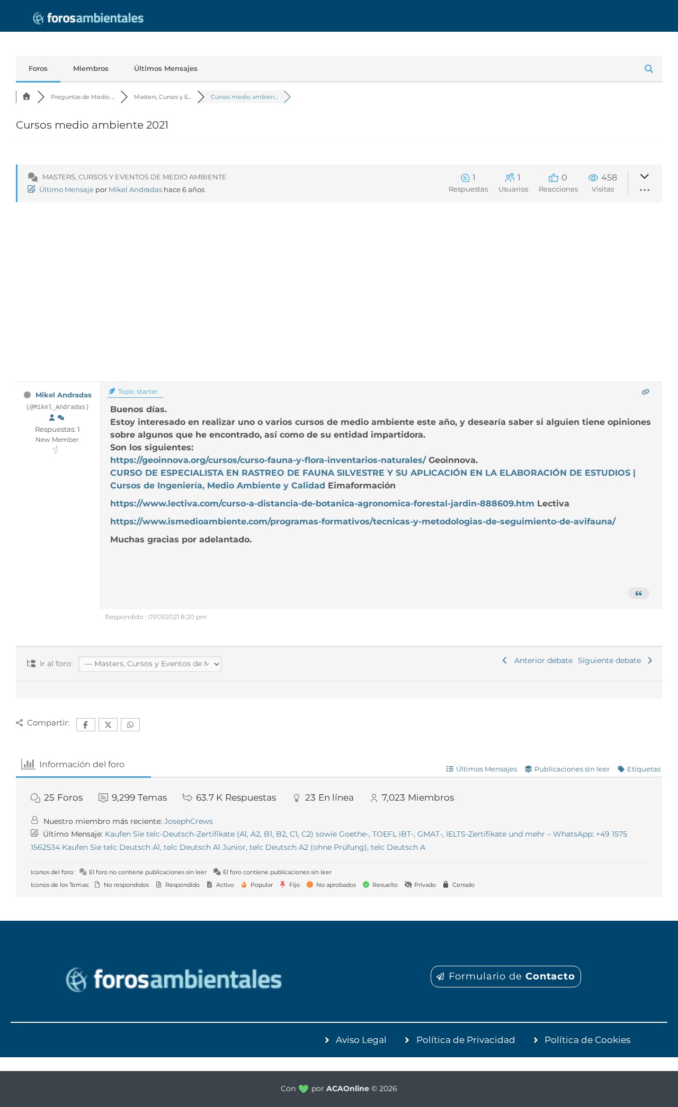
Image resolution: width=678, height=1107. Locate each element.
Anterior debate (541, 660)
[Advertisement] (339, 302)
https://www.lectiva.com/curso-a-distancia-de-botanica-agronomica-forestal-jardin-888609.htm (323, 503)
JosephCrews (188, 821)
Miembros (91, 68)
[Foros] (26, 97)
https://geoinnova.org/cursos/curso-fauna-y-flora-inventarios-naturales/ (269, 460)
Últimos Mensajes (166, 68)
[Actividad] (61, 418)
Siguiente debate (611, 660)
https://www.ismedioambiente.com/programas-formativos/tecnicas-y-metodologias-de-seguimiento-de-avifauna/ (362, 521)
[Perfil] (52, 418)
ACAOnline (347, 1088)
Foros (38, 68)
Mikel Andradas (135, 189)
